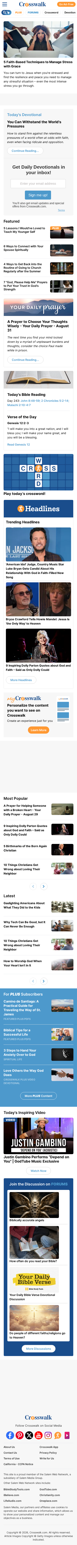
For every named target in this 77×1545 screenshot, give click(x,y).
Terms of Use (12, 1458)
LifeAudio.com (12, 1500)
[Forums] (58, 1435)
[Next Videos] (43, 886)
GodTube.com (48, 1489)
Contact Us (10, 1452)
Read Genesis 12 (18, 444)
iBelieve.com (11, 1495)
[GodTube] (67, 1435)
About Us (9, 1446)
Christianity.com (50, 1495)
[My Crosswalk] (30, 699)
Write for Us (47, 1458)
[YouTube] (39, 1435)
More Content (38, 1096)
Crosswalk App (49, 1446)
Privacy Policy (48, 1452)
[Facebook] (10, 1435)
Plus (18, 12)
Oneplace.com (48, 1500)
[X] (29, 1435)
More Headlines (21, 680)
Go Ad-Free (66, 4)
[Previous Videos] (33, 886)
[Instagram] (48, 1435)
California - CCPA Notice (18, 1464)
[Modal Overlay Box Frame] (38, 188)
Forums (33, 12)
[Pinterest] (20, 1435)
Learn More (38, 730)
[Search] (6, 12)
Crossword (51, 12)
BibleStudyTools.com (17, 1489)
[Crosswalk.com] (32, 4)
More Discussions (38, 1348)
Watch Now (38, 1171)
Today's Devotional (24, 114)
